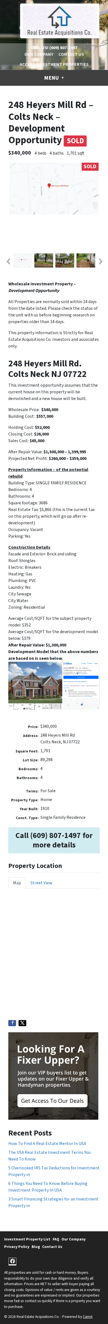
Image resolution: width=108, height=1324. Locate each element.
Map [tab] (17, 883)
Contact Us (71, 54)
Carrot (87, 1316)
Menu (52, 78)
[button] (8, 261)
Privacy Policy (16, 1246)
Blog (36, 1246)
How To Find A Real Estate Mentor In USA (47, 1144)
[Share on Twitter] (22, 1023)
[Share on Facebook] (12, 1023)
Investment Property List (27, 1239)
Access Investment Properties (54, 64)
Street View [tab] (41, 883)
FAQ (56, 1239)
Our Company (38, 54)
